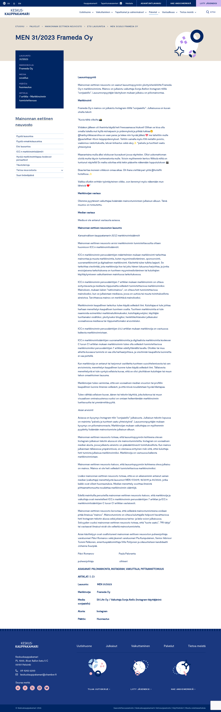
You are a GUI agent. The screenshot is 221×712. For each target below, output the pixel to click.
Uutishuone (85, 12)
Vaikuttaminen (103, 12)
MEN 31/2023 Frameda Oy (124, 26)
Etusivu (19, 26)
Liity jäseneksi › (141, 689)
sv (8, 3)
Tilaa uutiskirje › (99, 689)
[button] (92, 12)
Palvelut (153, 12)
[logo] (17, 12)
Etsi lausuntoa (96, 26)
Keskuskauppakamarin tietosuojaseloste (153, 708)
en (19, 3)
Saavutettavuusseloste (124, 708)
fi (14, 3)
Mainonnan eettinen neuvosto (63, 26)
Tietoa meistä (186, 12)
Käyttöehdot (178, 708)
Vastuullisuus (168, 12)
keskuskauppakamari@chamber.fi (38, 674)
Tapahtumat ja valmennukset (129, 12)
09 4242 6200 (27, 670)
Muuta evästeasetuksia (195, 708)
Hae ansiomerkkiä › (183, 689)
